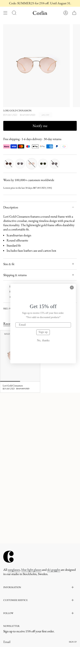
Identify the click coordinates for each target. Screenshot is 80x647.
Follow (8, 613)
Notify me (40, 125)
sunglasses (14, 569)
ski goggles (53, 569)
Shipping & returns (15, 275)
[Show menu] (5, 13)
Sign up (43, 332)
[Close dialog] (72, 287)
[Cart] (74, 13)
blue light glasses (31, 569)
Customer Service (15, 600)
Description (10, 207)
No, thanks (43, 340)
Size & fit (8, 264)
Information (12, 587)
